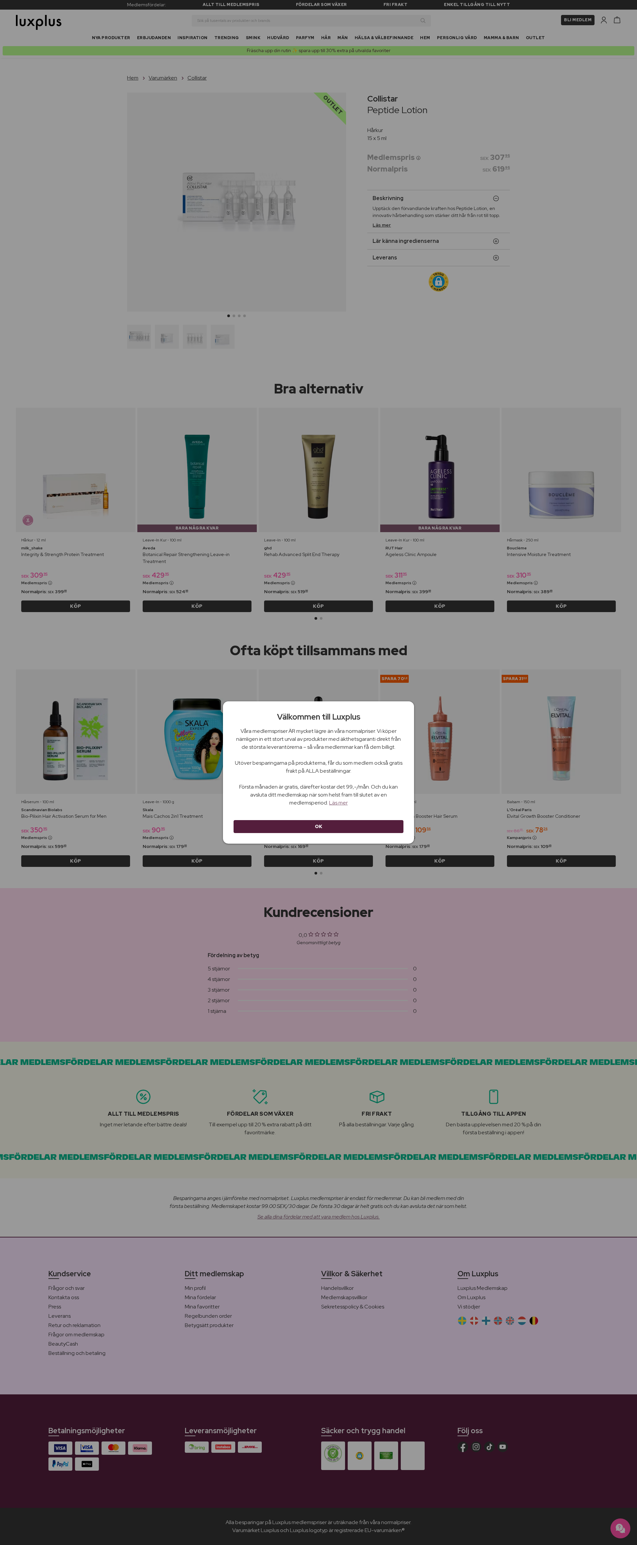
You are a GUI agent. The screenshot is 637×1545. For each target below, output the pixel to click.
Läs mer (338, 802)
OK (318, 826)
